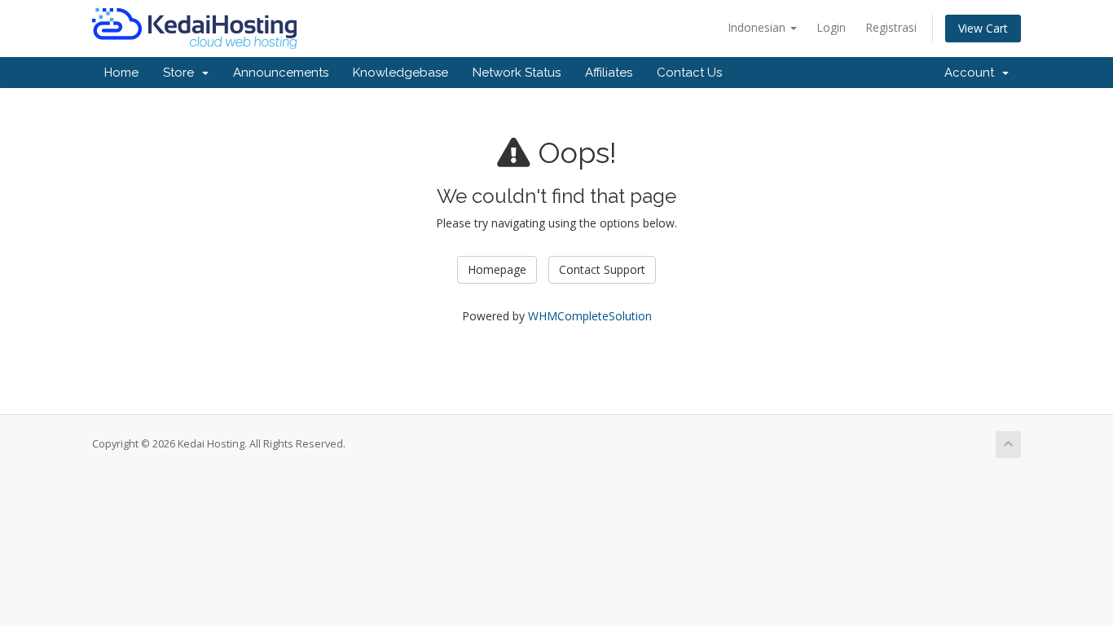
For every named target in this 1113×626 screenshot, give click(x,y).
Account (972, 72)
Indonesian (758, 27)
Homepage (497, 269)
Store (181, 72)
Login (831, 27)
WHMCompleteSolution (590, 316)
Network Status (517, 72)
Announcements (280, 72)
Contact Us (689, 72)
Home (121, 72)
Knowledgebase (400, 72)
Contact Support (602, 269)
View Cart (983, 28)
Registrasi (891, 27)
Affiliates (608, 72)
